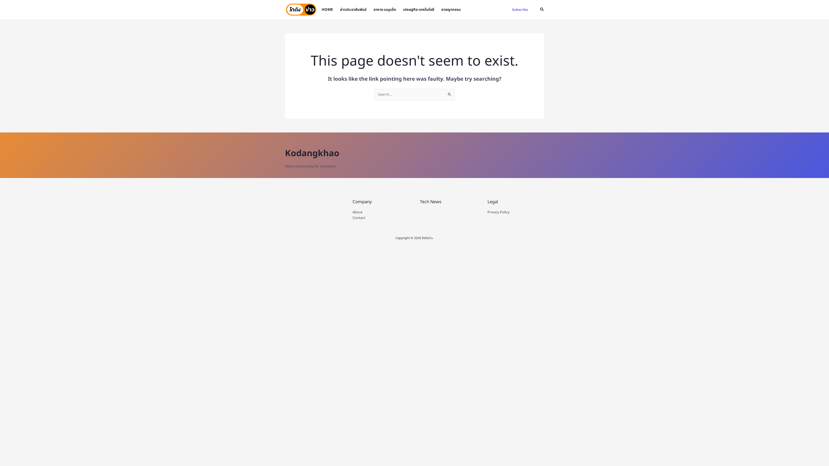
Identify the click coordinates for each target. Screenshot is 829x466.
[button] (520, 9)
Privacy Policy (498, 212)
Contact (359, 217)
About (357, 212)
